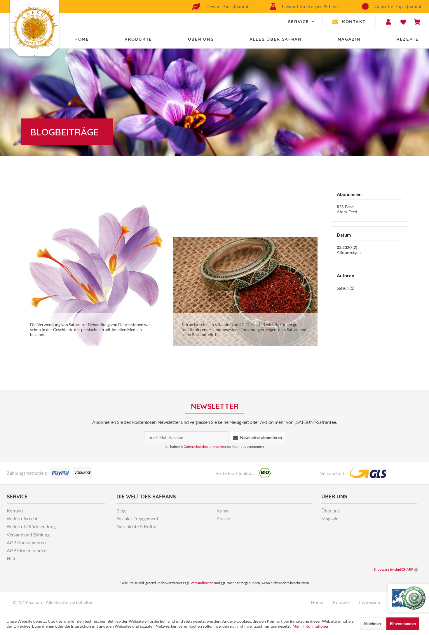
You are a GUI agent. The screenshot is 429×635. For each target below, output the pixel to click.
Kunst (223, 510)
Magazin (330, 518)
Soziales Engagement (137, 518)
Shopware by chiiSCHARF (393, 569)
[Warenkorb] (417, 22)
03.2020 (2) (347, 247)
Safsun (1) (345, 287)
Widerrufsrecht (22, 518)
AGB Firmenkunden (27, 550)
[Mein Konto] (389, 22)
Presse (223, 518)
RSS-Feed (345, 206)
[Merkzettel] (403, 22)
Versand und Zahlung (28, 534)
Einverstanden (403, 623)
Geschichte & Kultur (136, 526)
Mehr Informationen (310, 626)
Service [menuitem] (299, 21)
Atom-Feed (347, 211)
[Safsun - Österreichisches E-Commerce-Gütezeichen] (408, 598)
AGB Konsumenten (26, 542)
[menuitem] (302, 21)
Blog (120, 510)
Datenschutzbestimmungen (205, 446)
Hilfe (11, 558)
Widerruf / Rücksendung (31, 526)
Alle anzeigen (349, 252)
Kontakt (354, 21)
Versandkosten (202, 583)
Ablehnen (372, 623)
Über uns (330, 510)
